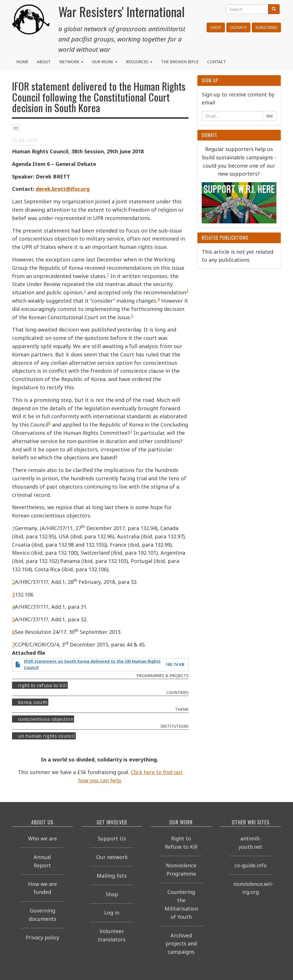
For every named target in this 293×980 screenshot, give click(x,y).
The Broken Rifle (180, 61)
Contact (216, 61)
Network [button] (69, 61)
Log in (111, 912)
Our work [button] (103, 61)
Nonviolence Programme (181, 869)
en (16, 127)
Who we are (42, 838)
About (44, 61)
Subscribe (266, 27)
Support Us (112, 838)
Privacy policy (42, 937)
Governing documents (42, 914)
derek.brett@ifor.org (63, 188)
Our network (112, 857)
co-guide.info (250, 865)
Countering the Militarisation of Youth (181, 904)
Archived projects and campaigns (181, 943)
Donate (238, 27)
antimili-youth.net (250, 842)
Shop (215, 27)
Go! (269, 115)
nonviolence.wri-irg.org (253, 888)
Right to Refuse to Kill (42, 685)
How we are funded (42, 888)
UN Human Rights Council (46, 736)
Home (22, 61)
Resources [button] (138, 61)
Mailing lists (112, 875)
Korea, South (32, 702)
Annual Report (42, 861)
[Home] (31, 25)
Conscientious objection (46, 719)
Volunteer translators (112, 935)
